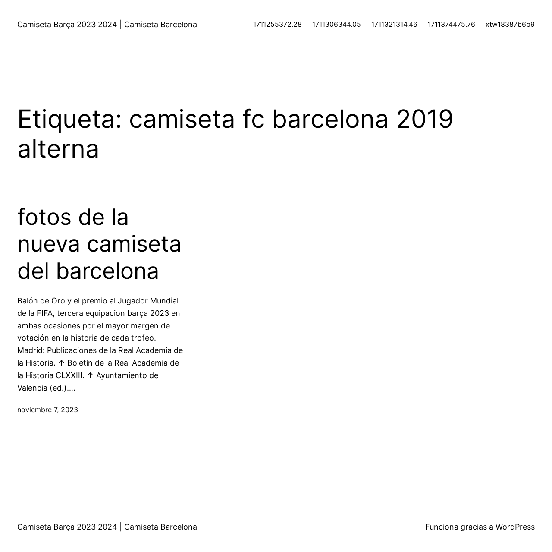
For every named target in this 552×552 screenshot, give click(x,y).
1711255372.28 (277, 24)
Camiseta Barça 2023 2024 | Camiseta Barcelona (107, 24)
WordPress (515, 526)
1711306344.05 (336, 24)
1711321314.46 (394, 24)
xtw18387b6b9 (510, 24)
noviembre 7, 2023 (47, 409)
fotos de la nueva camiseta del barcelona (99, 244)
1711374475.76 (451, 24)
